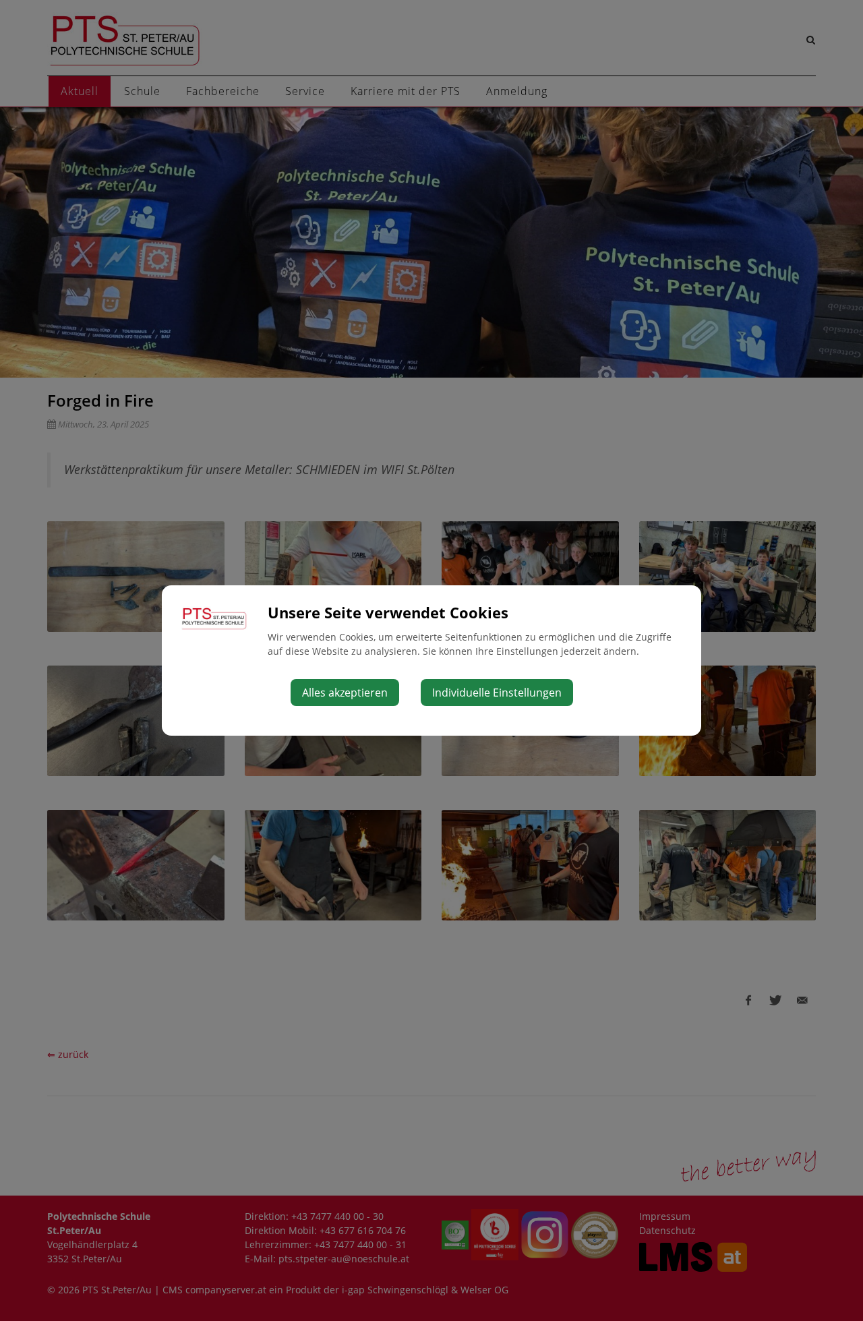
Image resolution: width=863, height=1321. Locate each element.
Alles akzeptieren (345, 692)
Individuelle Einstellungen (497, 692)
